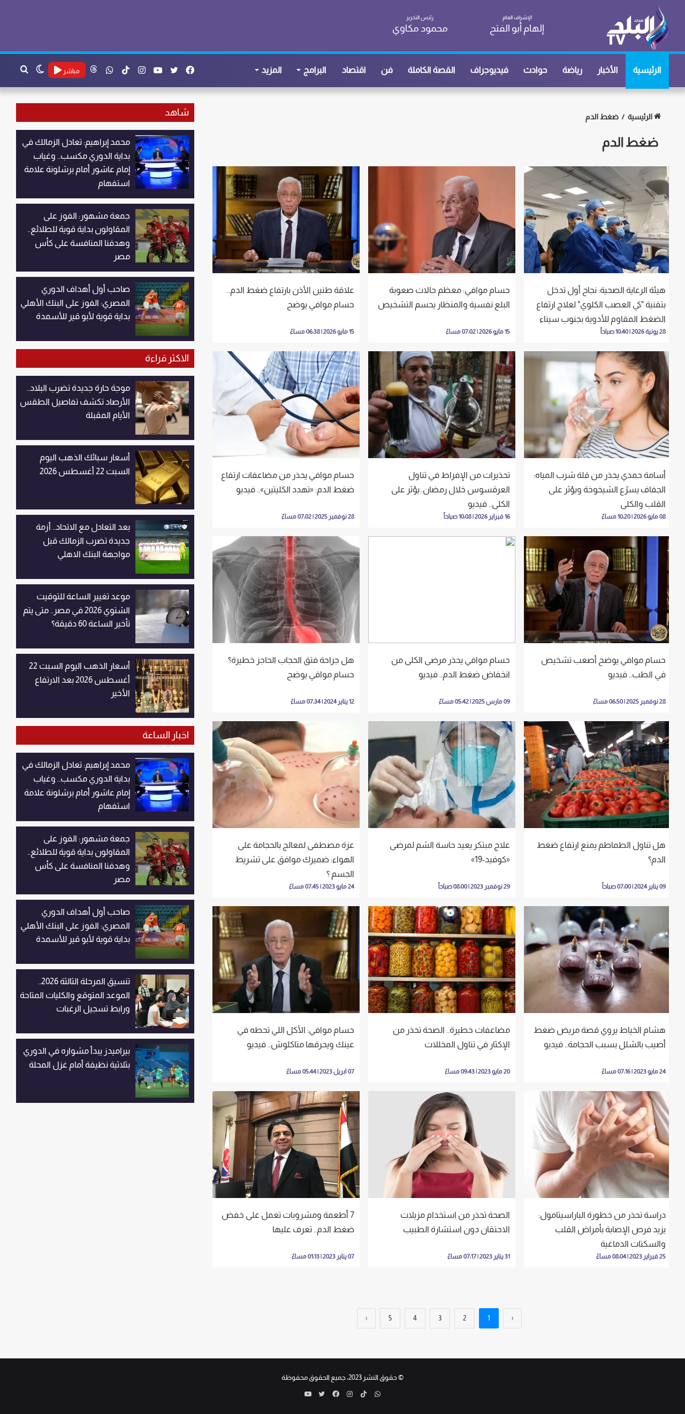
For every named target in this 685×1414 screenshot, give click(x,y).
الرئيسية (647, 69)
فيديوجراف (489, 69)
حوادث (535, 69)
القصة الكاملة (431, 69)
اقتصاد (354, 69)
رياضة (572, 69)
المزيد (272, 69)
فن (387, 69)
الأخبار (607, 69)
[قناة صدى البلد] (637, 27)
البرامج (314, 69)
